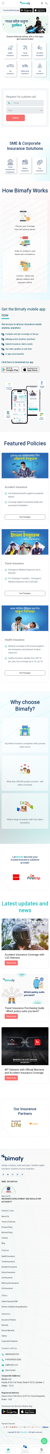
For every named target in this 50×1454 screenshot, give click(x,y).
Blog (3, 1243)
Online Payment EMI (10, 1301)
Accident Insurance (16, 487)
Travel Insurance (14, 563)
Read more (11, 962)
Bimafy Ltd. (25, 1432)
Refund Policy (7, 1232)
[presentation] (3, 24)
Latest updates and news (25, 907)
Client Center (10, 1370)
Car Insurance (7, 1277)
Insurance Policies (9, 1320)
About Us (5, 1216)
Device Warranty (8, 1330)
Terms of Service (8, 1221)
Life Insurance (7, 1288)
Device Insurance (8, 1272)
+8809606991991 (12, 1354)
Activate (5, 1325)
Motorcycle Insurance (10, 1283)
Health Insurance (14, 640)
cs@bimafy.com (11, 1365)
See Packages (25, 517)
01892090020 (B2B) (13, 1359)
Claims (4, 1336)
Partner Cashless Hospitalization (14, 1306)
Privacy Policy (7, 1227)
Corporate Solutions (10, 1341)
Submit (15, 117)
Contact (5, 1238)
